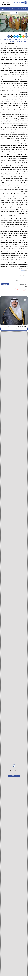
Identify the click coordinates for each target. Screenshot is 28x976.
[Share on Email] (23, 36)
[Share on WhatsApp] (20, 36)
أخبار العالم (14, 9)
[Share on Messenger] (17, 36)
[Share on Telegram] (14, 36)
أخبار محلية (20, 9)
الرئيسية (25, 9)
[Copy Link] (26, 36)
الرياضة (9, 9)
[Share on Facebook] (8, 36)
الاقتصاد (5, 9)
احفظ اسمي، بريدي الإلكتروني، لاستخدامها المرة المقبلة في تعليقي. (13, 289)
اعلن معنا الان (14, 776)
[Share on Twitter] (11, 36)
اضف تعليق (5, 284)
